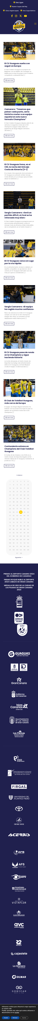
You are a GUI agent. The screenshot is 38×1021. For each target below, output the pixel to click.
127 (17, 553)
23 (24, 492)
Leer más (10, 80)
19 (10, 492)
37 (10, 502)
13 (10, 488)
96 (28, 533)
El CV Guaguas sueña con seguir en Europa (17, 64)
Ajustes (24, 1018)
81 (17, 526)
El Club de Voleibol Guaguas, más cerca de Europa (18, 401)
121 (10, 550)
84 (28, 526)
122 (14, 550)
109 (10, 543)
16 (20, 488)
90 (28, 529)
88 (21, 529)
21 (17, 492)
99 (17, 536)
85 (10, 529)
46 (21, 505)
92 (13, 533)
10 (20, 485)
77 (24, 522)
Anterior (19, 475)
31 (10, 498)
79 (10, 526)
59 (24, 512)
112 (21, 543)
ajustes (17, 1012)
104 (14, 539)
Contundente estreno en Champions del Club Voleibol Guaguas (19, 449)
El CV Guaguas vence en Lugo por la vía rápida (19, 262)
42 (28, 502)
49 (10, 509)
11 (24, 485)
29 (24, 495)
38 (13, 502)
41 (24, 502)
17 (24, 488)
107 (24, 539)
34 (21, 498)
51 (17, 509)
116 (13, 546)
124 (21, 550)
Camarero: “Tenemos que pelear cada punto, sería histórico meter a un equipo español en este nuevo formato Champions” (18, 114)
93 (17, 533)
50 (13, 509)
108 (28, 539)
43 (10, 505)
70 (21, 519)
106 (21, 539)
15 (17, 488)
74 (13, 522)
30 (28, 495)
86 (13, 529)
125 (24, 550)
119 (24, 546)
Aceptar (6, 1018)
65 (24, 516)
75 (17, 522)
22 (21, 492)
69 (17, 519)
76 (21, 522)
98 (13, 536)
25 (10, 495)
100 (21, 536)
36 (28, 498)
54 (28, 509)
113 (24, 543)
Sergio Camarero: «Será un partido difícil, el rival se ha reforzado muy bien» (18, 215)
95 (24, 533)
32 (13, 498)
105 (17, 539)
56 (13, 512)
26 (13, 495)
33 (17, 498)
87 (17, 529)
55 (10, 512)
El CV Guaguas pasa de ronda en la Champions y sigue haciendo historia (19, 355)
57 (17, 512)
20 (13, 492)
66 (28, 516)
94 (21, 533)
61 (10, 516)
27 (17, 495)
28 (21, 495)
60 (28, 512)
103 (10, 539)
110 (13, 543)
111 (17, 543)
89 (24, 529)
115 (10, 546)
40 (21, 502)
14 (13, 488)
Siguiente (18, 557)
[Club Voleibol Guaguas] (19, 26)
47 (24, 505)
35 (24, 498)
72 (28, 519)
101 (24, 536)
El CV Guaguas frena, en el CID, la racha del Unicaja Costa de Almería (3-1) (17, 167)
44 (14, 505)
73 (10, 522)
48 (28, 505)
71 (24, 519)
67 (10, 519)
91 (10, 533)
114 (28, 543)
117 (17, 546)
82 (21, 526)
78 (28, 522)
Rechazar (15, 1018)
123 (17, 550)
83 (24, 526)
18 (28, 488)
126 (28, 550)
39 (17, 502)
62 (13, 516)
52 (21, 509)
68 (13, 519)
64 (21, 516)
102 (28, 536)
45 (17, 505)
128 (21, 553)
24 (28, 492)
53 (24, 509)
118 (21, 546)
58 (21, 512)
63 (17, 516)
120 (28, 546)
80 (13, 526)
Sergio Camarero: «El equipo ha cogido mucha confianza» (19, 308)
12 (28, 485)
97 (10, 536)
